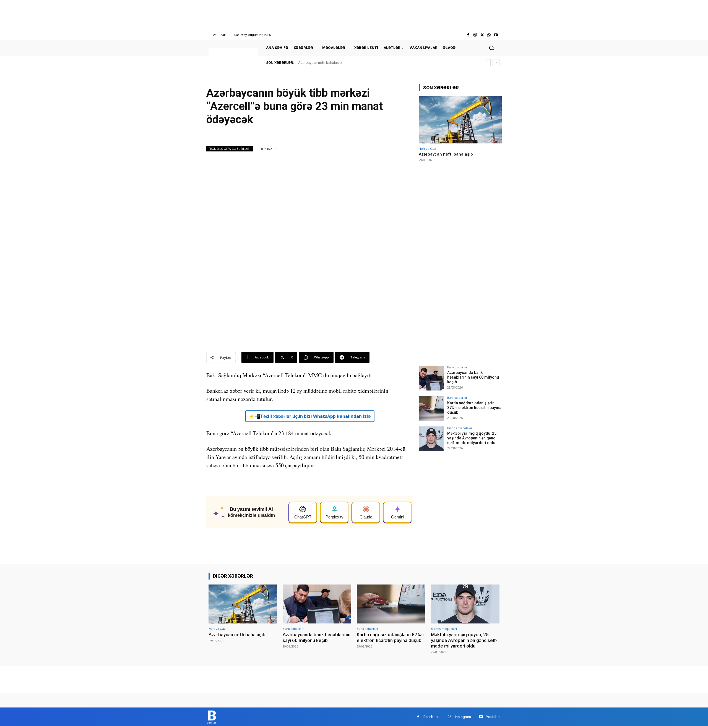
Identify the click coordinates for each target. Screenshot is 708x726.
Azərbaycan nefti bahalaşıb (320, 63)
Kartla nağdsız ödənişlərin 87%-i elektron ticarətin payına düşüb (474, 408)
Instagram (463, 717)
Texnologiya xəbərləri (230, 149)
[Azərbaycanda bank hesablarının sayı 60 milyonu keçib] (431, 378)
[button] (491, 48)
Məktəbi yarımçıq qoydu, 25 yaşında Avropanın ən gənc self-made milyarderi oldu (471, 438)
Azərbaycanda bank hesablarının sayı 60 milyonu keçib (473, 377)
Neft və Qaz (427, 148)
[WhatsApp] (489, 35)
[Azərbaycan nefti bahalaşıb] (460, 119)
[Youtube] (496, 35)
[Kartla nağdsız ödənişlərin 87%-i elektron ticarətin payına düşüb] (431, 408)
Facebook (431, 717)
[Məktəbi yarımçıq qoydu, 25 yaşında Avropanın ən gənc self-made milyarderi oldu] (431, 438)
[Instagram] (475, 35)
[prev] (487, 62)
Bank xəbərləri (457, 367)
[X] (481, 35)
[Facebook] (468, 35)
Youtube (492, 717)
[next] (496, 62)
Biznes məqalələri (460, 427)
